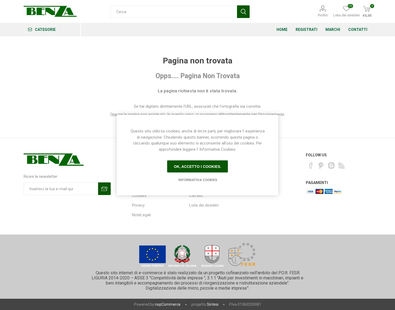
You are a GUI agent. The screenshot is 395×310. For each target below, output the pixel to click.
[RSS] (341, 165)
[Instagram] (331, 165)
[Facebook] (311, 165)
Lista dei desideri (204, 205)
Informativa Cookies (197, 180)
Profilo (323, 15)
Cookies (139, 195)
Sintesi (212, 304)
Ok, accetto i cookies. (197, 166)
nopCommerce (168, 304)
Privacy (138, 205)
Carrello (196, 195)
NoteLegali (141, 214)
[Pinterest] (321, 165)
